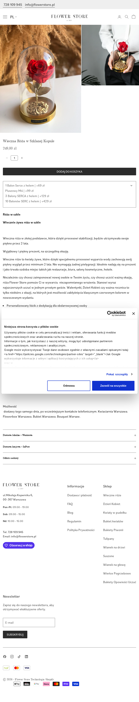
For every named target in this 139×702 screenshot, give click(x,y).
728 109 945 (12, 4)
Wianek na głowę (114, 564)
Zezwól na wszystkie (113, 385)
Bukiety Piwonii (113, 530)
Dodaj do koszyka (69, 171)
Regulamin (74, 521)
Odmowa (69, 385)
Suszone (108, 556)
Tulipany (108, 538)
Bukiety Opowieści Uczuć (119, 582)
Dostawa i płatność (79, 495)
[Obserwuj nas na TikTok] (19, 656)
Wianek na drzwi (114, 547)
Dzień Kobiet (111, 504)
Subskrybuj (15, 634)
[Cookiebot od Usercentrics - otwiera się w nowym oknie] (110, 313)
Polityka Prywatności (80, 530)
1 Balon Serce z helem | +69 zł (25, 185)
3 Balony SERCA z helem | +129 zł (27, 195)
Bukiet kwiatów (113, 521)
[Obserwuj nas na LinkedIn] (26, 656)
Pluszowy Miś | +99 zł (19, 190)
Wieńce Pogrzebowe (117, 573)
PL (12, 16)
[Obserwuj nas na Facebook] (5, 656)
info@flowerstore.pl (40, 4)
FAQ (70, 504)
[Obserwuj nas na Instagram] (12, 656)
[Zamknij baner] (133, 313)
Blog (70, 512)
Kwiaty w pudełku (115, 512)
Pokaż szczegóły (117, 374)
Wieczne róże (112, 495)
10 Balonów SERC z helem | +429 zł (28, 201)
